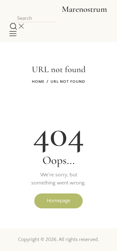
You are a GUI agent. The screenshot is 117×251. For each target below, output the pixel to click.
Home (38, 81)
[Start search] (13, 26)
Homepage (58, 200)
